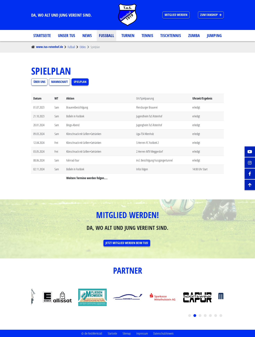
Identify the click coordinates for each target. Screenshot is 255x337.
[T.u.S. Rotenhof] (127, 14)
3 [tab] (200, 316)
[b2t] (250, 185)
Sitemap (127, 333)
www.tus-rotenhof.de (49, 47)
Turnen (127, 35)
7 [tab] (221, 316)
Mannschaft (59, 82)
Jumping (214, 35)
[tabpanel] (127, 297)
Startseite (42, 35)
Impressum (142, 333)
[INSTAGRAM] (250, 163)
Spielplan (80, 82)
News (87, 35)
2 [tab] (195, 316)
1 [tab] (190, 316)
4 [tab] (205, 316)
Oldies (83, 47)
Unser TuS (66, 35)
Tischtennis (170, 35)
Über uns (39, 82)
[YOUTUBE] (250, 151)
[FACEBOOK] (250, 174)
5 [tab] (210, 316)
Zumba (194, 35)
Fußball (106, 35)
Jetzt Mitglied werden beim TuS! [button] (126, 243)
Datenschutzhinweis (163, 333)
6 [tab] (216, 316)
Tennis (147, 35)
